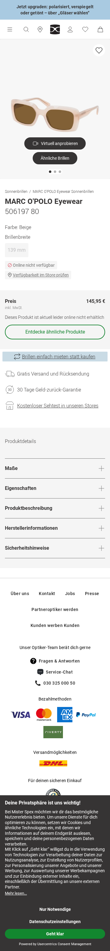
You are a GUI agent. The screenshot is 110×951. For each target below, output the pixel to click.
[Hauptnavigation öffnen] (10, 29)
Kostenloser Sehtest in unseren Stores (57, 405)
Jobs (70, 593)
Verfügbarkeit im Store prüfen (41, 275)
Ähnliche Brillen (55, 158)
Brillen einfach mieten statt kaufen (58, 356)
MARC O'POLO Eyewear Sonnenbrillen (63, 191)
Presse (92, 593)
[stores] (40, 29)
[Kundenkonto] (70, 29)
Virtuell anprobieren (59, 143)
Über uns (20, 593)
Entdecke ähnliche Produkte (55, 332)
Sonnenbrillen (16, 191)
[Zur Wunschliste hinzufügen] (99, 50)
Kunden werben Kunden (55, 625)
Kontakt (47, 593)
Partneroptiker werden (55, 609)
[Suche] (26, 29)
